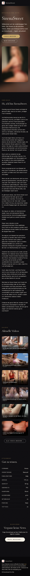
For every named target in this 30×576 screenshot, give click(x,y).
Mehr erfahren (9, 40)
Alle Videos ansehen (15, 441)
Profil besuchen (15, 539)
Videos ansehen (11, 36)
